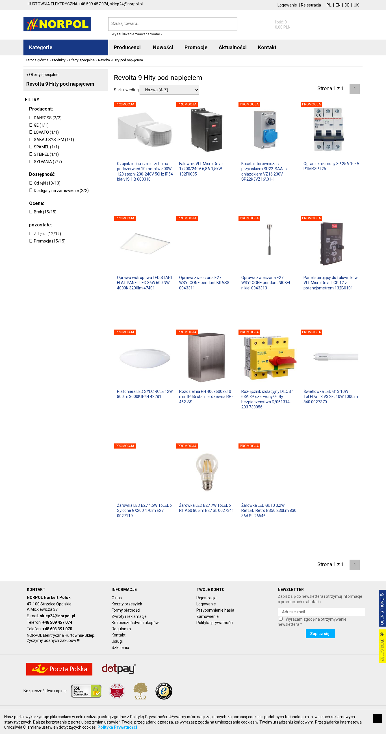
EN (338, 5)
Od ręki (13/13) (47, 183)
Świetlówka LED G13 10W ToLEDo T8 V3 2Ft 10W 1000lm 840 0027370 (330, 396)
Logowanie (287, 5)
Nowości (163, 47)
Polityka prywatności (214, 622)
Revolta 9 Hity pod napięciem (60, 84)
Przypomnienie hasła (215, 610)
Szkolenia (120, 647)
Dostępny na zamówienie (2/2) (61, 190)
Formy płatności (126, 610)
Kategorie (40, 47)
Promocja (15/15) (50, 241)
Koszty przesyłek (127, 604)
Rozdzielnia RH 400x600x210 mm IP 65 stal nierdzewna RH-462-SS (206, 396)
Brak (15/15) (45, 212)
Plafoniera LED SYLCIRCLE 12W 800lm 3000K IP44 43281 (145, 394)
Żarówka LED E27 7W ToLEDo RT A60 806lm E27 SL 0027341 (206, 508)
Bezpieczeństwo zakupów (135, 622)
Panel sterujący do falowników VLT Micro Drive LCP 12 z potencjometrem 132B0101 (330, 282)
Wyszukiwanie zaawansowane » (137, 34)
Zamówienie (207, 616)
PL (328, 5)
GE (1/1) (41, 125)
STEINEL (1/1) (46, 154)
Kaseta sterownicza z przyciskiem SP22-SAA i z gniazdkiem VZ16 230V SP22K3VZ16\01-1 (264, 171)
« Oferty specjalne (42, 74)
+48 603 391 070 (57, 629)
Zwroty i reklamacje (129, 616)
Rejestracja (311, 5)
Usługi (117, 641)
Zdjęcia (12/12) (47, 233)
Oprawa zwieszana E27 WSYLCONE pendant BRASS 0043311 (204, 282)
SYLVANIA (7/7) (48, 161)
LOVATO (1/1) (46, 132)
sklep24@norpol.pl (57, 616)
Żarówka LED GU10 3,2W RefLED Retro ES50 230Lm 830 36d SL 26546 (268, 510)
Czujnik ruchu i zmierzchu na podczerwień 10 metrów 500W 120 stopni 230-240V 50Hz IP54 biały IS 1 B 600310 (145, 171)
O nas (117, 598)
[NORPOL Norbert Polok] (57, 23)
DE (347, 5)
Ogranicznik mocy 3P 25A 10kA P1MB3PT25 (331, 166)
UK (356, 5)
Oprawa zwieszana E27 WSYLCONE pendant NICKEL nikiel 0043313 (266, 282)
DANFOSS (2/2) (48, 118)
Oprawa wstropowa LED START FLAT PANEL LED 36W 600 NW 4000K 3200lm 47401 (145, 282)
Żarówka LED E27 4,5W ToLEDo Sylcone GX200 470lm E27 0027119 (144, 510)
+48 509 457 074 (57, 622)
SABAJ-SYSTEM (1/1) (54, 139)
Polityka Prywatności (117, 727)
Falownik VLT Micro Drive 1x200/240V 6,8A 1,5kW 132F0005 (201, 168)
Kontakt (118, 635)
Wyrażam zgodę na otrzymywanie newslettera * (312, 622)
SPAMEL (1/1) (46, 147)
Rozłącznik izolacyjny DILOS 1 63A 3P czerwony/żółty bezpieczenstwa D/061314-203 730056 (267, 399)
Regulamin (121, 629)
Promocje (196, 47)
